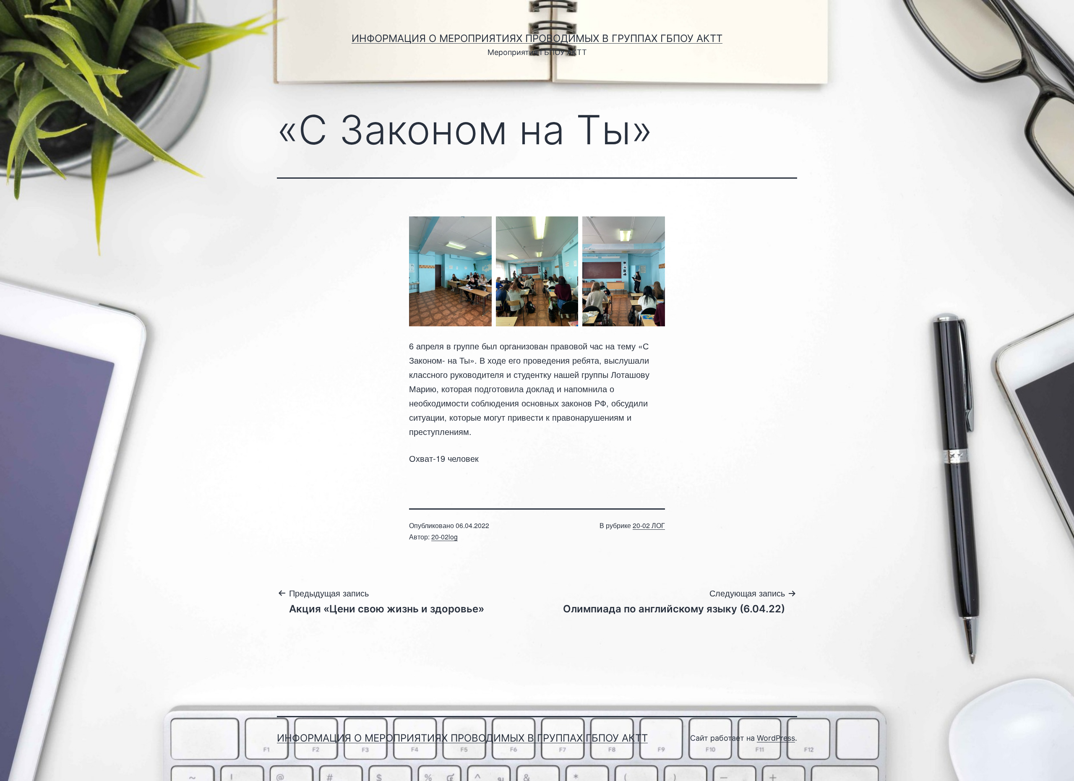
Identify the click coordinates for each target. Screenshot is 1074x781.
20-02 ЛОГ (649, 525)
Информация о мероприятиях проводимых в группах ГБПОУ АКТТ (537, 38)
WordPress (776, 738)
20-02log (444, 536)
